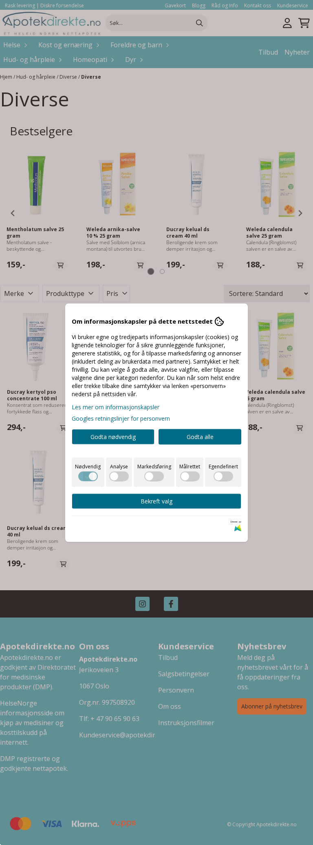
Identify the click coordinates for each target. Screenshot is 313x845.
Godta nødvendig (113, 436)
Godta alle (200, 436)
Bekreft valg (156, 501)
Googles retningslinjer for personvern (121, 418)
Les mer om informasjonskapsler (115, 406)
